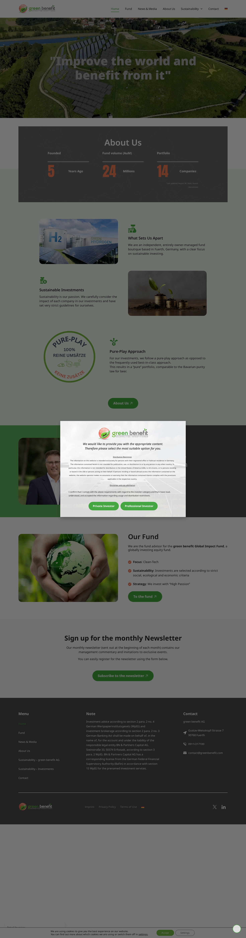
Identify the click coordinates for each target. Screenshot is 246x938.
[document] (123, 469)
